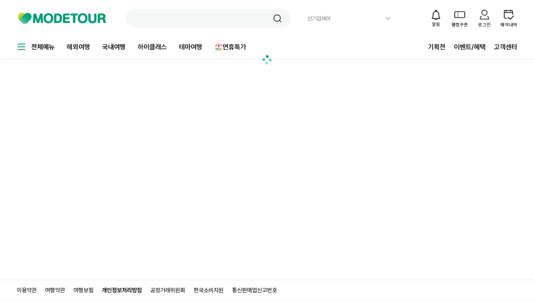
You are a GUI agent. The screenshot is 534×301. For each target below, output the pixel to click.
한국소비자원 (209, 290)
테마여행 (190, 47)
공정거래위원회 (167, 290)
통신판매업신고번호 (254, 290)
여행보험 (83, 290)
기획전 (437, 47)
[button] (277, 18)
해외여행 (78, 47)
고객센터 (505, 47)
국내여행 (114, 47)
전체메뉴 (43, 47)
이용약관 (27, 290)
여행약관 (55, 290)
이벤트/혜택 (470, 47)
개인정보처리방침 (122, 290)
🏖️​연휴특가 (230, 47)
